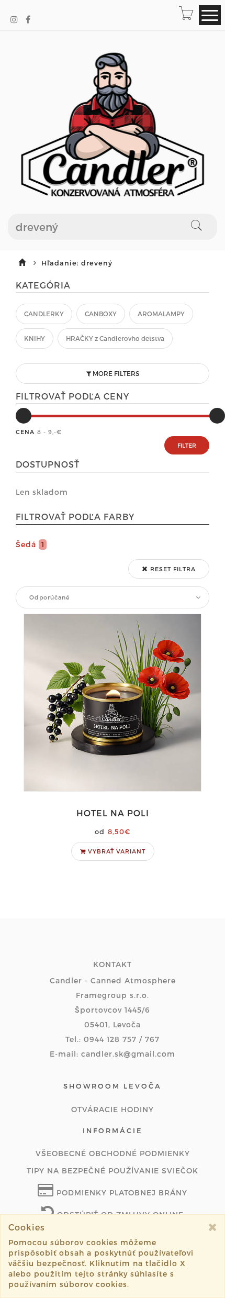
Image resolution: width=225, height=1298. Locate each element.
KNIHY (34, 338)
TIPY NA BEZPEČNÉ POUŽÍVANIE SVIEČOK (112, 1170)
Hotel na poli (112, 813)
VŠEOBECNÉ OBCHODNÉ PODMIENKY (113, 1153)
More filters (115, 373)
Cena (25, 431)
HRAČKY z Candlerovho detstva (115, 338)
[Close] (212, 1227)
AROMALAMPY (161, 313)
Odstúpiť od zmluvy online (119, 1214)
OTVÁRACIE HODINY (112, 1109)
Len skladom (42, 491)
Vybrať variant (115, 851)
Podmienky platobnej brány (120, 1192)
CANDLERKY (44, 313)
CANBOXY (101, 313)
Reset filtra (172, 568)
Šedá (30, 544)
